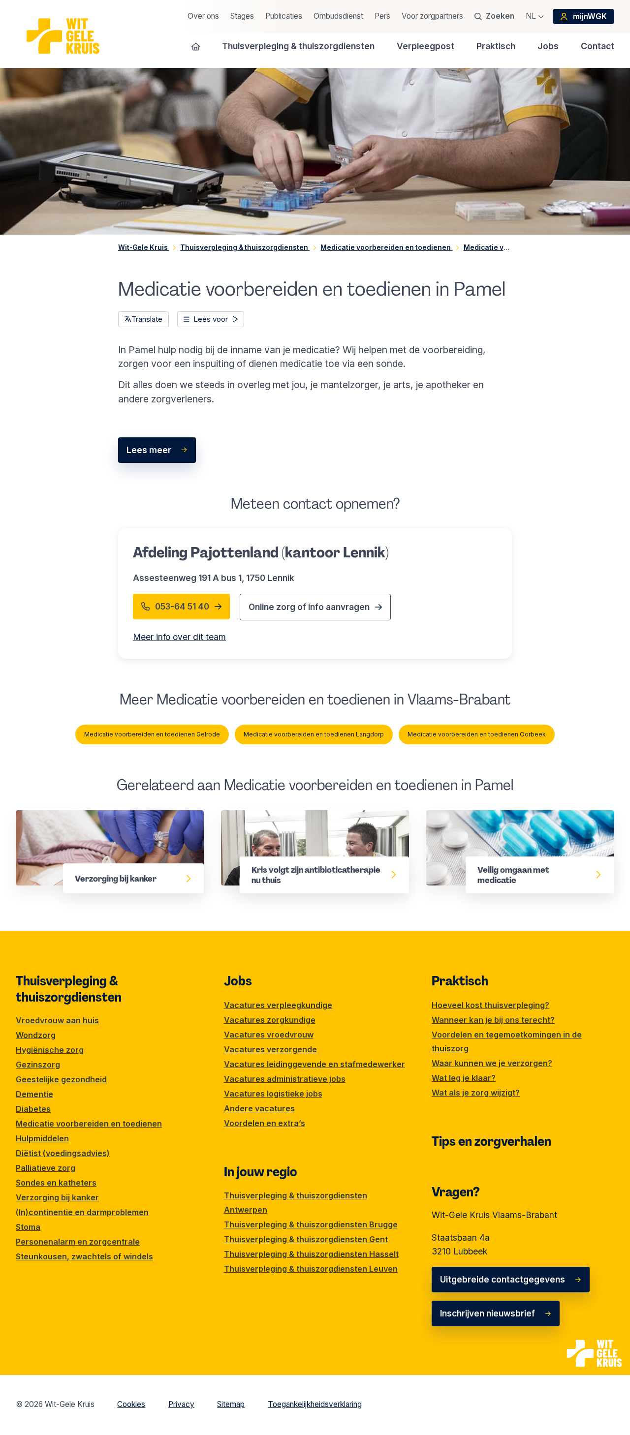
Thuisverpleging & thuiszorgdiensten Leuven (311, 1269)
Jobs (238, 981)
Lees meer (148, 450)
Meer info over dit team (179, 637)
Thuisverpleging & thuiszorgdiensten (69, 989)
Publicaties (283, 16)
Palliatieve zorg (45, 1168)
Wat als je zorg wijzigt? (476, 1093)
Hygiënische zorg (50, 1050)
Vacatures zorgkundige (269, 1020)
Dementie (34, 1094)
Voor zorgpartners (432, 16)
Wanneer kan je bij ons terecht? (493, 1020)
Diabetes (33, 1109)
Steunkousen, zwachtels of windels (84, 1256)
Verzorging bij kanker (60, 817)
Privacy (181, 1404)
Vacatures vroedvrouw (269, 1034)
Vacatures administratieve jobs (285, 1079)
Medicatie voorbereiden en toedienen (89, 1124)
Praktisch (460, 981)
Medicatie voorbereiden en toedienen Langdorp (314, 734)
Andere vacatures (259, 1108)
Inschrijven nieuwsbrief (487, 1313)
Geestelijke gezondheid (61, 1079)
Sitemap (231, 1404)
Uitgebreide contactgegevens (502, 1279)
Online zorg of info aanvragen (309, 607)
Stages (242, 16)
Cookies (131, 1404)
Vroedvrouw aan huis (57, 1020)
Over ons (203, 16)
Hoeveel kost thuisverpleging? (490, 1005)
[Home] (195, 46)
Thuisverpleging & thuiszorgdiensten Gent (306, 1239)
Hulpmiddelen (42, 1138)
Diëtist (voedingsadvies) (63, 1153)
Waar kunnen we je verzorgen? (492, 1063)
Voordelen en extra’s (264, 1123)
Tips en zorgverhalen (491, 1141)
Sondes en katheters (56, 1183)
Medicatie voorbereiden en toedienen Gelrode (152, 734)
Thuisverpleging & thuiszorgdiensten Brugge (311, 1224)
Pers (382, 16)
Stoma (28, 1227)
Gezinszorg (38, 1064)
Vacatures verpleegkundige (278, 1005)
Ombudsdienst (338, 16)
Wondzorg (36, 1035)
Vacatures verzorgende (270, 1049)
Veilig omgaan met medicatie (486, 817)
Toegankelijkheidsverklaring (315, 1404)
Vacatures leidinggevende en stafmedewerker (314, 1064)
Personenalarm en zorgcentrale (78, 1242)
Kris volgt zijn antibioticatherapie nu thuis (305, 817)
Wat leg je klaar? (464, 1078)
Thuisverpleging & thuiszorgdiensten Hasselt (311, 1254)
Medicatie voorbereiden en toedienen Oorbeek (477, 734)
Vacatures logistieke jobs (273, 1094)
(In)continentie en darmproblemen (82, 1212)
